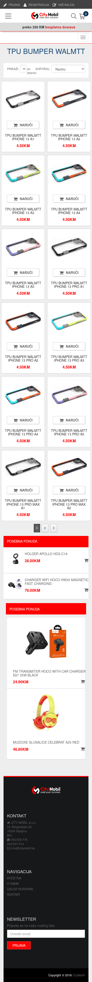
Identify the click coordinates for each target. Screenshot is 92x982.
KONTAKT (14, 894)
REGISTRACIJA (39, 4)
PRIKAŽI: (13, 69)
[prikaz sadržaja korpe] (78, 16)
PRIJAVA (14, 4)
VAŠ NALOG (66, 4)
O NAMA (13, 883)
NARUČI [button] (26, 125)
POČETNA (14, 878)
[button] (82, 681)
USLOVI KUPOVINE (20, 889)
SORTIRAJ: (42, 69)
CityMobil (79, 975)
